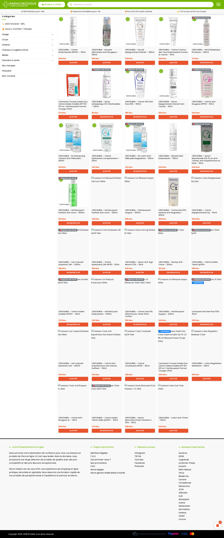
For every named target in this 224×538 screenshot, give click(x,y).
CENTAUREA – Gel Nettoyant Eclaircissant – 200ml (105, 312)
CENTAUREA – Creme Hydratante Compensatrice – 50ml (106, 158)
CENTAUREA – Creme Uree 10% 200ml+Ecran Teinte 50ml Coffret (139, 314)
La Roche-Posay (187, 462)
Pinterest (139, 466)
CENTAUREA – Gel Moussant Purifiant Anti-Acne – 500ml (71, 211)
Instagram (140, 453)
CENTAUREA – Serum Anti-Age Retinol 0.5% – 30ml (139, 263)
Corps (5, 39)
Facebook (140, 462)
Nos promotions (98, 462)
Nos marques (8, 65)
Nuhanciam (184, 505)
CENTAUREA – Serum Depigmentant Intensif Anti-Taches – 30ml (172, 104)
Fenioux (182, 512)
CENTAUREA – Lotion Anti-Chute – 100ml (173, 419)
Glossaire (6, 70)
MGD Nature (185, 469)
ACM (181, 489)
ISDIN (181, 456)
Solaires (6, 44)
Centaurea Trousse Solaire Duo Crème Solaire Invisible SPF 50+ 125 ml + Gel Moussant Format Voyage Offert (173, 367)
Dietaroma (184, 486)
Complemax (185, 482)
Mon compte (8, 75)
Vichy (181, 472)
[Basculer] (52, 34)
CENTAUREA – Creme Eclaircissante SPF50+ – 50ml (72, 51)
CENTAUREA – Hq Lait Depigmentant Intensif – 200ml (139, 51)
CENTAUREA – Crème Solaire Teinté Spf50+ (205, 263)
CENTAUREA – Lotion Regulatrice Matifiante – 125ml (206, 364)
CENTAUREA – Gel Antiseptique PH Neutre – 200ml (206, 51)
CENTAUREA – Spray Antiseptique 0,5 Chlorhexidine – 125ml (106, 104)
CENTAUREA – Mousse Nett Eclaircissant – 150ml (171, 157)
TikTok (138, 456)
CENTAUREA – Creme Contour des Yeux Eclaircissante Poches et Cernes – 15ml (173, 52)
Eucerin (182, 466)
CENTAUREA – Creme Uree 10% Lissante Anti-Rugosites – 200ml (172, 212)
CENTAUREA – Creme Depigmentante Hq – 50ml (204, 211)
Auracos (183, 453)
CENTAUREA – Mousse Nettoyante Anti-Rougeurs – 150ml (105, 52)
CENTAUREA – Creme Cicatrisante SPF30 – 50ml (137, 364)
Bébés (5, 55)
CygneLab (184, 459)
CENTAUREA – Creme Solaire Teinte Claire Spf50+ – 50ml (105, 419)
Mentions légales (99, 453)
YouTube (139, 459)
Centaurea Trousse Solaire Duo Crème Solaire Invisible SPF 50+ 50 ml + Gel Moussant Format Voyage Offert (73, 105)
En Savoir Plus (206, 63)
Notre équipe (97, 469)
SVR (181, 496)
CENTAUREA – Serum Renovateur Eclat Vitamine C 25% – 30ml (138, 420)
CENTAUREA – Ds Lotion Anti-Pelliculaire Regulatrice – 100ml (139, 157)
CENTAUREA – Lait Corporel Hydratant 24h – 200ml (70, 364)
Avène (182, 502)
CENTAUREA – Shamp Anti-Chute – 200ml (171, 263)
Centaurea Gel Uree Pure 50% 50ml (205, 312)
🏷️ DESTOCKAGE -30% (13, 23)
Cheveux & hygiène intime (15, 49)
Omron (182, 519)
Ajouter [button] (73, 63)
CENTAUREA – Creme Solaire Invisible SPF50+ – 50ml (71, 312)
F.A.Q (93, 456)
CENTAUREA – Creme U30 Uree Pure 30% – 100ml (139, 102)
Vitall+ (182, 515)
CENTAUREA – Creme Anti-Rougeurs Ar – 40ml (70, 419)
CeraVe (182, 479)
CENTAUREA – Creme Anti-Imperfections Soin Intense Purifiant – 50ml (104, 365)
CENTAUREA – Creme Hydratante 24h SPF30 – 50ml (105, 263)
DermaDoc (184, 509)
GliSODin (183, 492)
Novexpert (184, 499)
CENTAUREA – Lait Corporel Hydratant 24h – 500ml (70, 263)
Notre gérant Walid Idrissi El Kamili (107, 472)
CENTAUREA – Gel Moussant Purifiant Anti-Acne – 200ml (104, 211)
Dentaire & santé (10, 60)
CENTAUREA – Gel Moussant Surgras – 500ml (138, 211)
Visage (5, 34)
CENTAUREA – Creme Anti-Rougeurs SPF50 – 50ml (204, 102)
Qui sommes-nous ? (100, 459)
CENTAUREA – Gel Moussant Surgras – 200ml (171, 312)
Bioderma (183, 476)
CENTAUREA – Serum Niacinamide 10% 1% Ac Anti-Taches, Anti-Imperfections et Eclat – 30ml (206, 159)
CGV (92, 466)
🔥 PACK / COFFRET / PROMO (17, 29)
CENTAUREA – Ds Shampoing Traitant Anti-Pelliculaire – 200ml (71, 158)
